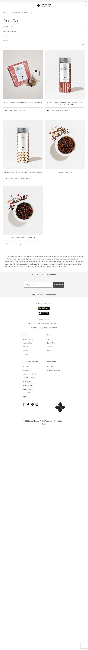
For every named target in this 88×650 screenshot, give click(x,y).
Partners (50, 347)
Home (5, 12)
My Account (26, 366)
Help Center (27, 381)
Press (49, 350)
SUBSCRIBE (58, 285)
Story (48, 339)
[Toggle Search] (86, 6)
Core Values (51, 343)
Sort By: (77, 46)
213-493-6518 (35, 324)
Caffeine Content (9, 31)
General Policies (28, 385)
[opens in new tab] (44, 309)
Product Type (8, 27)
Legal (24, 397)
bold (15, 110)
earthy (23, 178)
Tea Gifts (25, 350)
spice (28, 178)
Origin (5, 41)
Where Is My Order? (29, 378)
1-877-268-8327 (55, 324)
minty (19, 110)
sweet (24, 110)
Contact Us (26, 370)
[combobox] (82, 47)
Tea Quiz (50, 366)
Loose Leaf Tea (28, 339)
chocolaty (17, 178)
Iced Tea (25, 354)
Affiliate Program (28, 389)
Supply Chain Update (30, 374)
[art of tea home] (44, 6)
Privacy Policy (27, 393)
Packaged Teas (27, 343)
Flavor (5, 36)
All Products (16, 12)
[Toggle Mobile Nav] (2, 5)
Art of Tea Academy (53, 370)
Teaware (25, 347)
